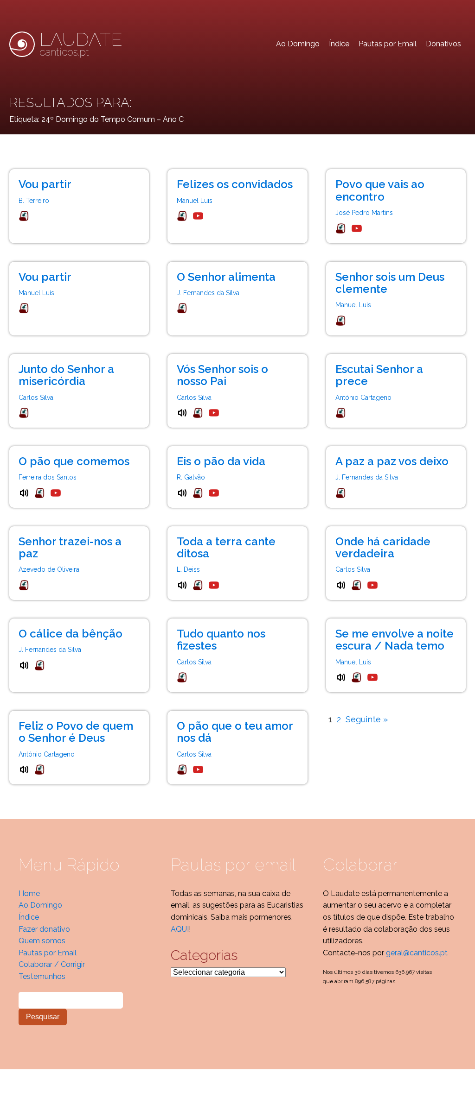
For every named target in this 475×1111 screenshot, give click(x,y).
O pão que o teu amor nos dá (235, 732)
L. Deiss (188, 569)
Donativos (443, 43)
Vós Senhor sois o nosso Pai (222, 375)
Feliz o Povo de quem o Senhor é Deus (76, 732)
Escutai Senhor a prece (379, 375)
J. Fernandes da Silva (208, 293)
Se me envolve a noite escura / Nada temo (394, 639)
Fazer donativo (44, 929)
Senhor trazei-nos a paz (70, 547)
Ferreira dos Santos (48, 477)
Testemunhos (42, 976)
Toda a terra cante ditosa (226, 547)
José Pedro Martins (364, 212)
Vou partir (45, 184)
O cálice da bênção (70, 633)
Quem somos (42, 940)
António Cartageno (363, 397)
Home (29, 893)
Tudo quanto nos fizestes (221, 639)
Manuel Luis (194, 200)
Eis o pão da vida (221, 461)
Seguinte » (367, 719)
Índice (339, 43)
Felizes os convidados (235, 184)
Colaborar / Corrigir (52, 964)
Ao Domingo (298, 43)
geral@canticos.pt (417, 952)
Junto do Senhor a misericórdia (66, 375)
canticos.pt (80, 44)
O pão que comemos (74, 461)
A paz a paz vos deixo (392, 461)
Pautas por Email (388, 43)
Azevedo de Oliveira (49, 569)
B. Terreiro (34, 200)
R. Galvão (191, 477)
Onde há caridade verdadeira (382, 547)
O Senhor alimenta (226, 277)
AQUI (180, 929)
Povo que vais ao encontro (379, 190)
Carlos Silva (36, 397)
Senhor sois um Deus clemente (389, 283)
